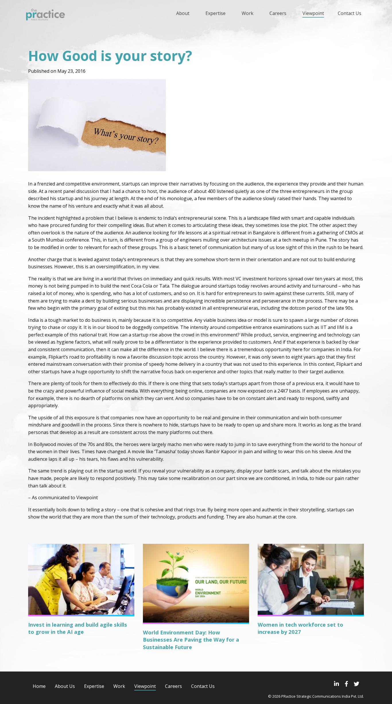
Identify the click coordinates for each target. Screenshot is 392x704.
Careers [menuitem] (277, 13)
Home (39, 686)
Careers (173, 686)
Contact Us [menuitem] (349, 13)
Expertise (94, 686)
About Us (65, 686)
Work (119, 686)
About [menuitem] (182, 13)
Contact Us (203, 686)
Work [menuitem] (247, 13)
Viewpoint (145, 686)
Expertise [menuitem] (215, 13)
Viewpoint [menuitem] (313, 13)
